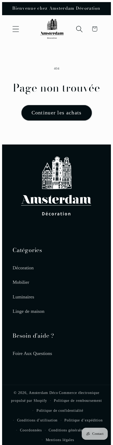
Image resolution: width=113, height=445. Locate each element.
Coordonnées (31, 430)
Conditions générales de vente (74, 430)
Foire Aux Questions (32, 353)
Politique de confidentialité (60, 410)
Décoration (23, 267)
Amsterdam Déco (43, 393)
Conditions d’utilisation (37, 420)
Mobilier (21, 282)
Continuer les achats (57, 112)
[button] (15, 28)
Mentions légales (60, 440)
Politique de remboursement (78, 400)
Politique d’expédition (83, 420)
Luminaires (23, 296)
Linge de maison (28, 311)
